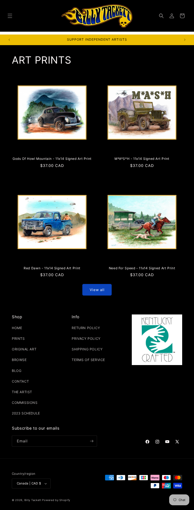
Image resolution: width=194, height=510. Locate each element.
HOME (17, 328)
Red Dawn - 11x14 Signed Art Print (52, 268)
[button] (10, 16)
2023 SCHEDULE (26, 413)
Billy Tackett (32, 500)
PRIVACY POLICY (86, 338)
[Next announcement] (185, 40)
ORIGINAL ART (24, 349)
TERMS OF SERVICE (88, 360)
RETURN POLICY (86, 328)
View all (97, 290)
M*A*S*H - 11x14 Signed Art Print (142, 159)
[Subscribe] (91, 441)
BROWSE (19, 360)
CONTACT (20, 381)
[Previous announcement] (9, 40)
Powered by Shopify (56, 500)
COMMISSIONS (25, 403)
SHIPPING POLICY (87, 349)
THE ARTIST (22, 392)
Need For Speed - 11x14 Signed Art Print (142, 268)
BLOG (16, 371)
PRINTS (18, 338)
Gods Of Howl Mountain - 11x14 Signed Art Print (52, 159)
